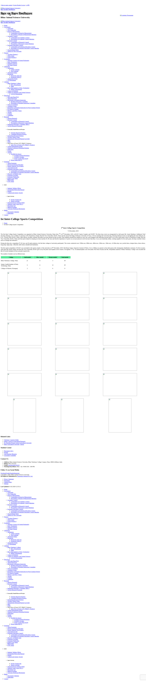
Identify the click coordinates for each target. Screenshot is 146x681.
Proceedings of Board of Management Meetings (23, 34)
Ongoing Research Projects (18, 132)
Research (6, 117)
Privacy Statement (9, 479)
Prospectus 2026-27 (16, 77)
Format (9, 151)
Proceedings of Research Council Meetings (22, 43)
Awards (9, 112)
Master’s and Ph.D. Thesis (14, 110)
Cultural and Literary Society (15, 193)
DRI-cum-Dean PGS (13, 97)
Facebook (3, 473)
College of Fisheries (12, 91)
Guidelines (10, 115)
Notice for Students (12, 104)
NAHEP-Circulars (19, 157)
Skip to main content (6, 5)
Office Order (10, 56)
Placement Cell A (8, 451)
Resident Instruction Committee (19, 101)
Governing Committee (10, 455)
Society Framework (16, 199)
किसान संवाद (10, 180)
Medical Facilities (12, 207)
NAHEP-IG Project (16, 154)
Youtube (12, 473)
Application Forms (12, 79)
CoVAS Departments (16, 94)
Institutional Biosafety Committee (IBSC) (18, 124)
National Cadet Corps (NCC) (15, 204)
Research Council (12, 40)
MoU (8, 140)
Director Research (12, 118)
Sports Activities (15, 201)
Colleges (6, 82)
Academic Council (12, 36)
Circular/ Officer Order (13, 137)
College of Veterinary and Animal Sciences (18, 92)
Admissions (10, 68)
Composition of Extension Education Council (23, 47)
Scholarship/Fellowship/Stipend (15, 189)
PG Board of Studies (13, 109)
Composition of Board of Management (21, 33)
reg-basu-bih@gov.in (13, 465)
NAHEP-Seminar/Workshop (21, 155)
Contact (6, 215)
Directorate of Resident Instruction (16, 100)
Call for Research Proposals (14, 126)
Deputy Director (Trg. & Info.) (15, 166)
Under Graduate (15, 69)
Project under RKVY (16, 160)
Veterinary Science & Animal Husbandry (18, 60)
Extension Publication (13, 177)
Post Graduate (14, 71)
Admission (7, 66)
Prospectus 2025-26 (16, 75)
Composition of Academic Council (20, 37)
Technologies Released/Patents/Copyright (18, 139)
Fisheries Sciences (12, 63)
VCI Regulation (11, 80)
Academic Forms (12, 106)
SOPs (8, 142)
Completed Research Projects (18, 134)
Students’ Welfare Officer (14, 188)
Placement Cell (11, 205)
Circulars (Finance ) (12, 54)
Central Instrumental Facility (15, 146)
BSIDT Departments (16, 89)
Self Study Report (12, 65)
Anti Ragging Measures (10, 454)
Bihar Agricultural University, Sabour (14, 444)
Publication (10, 149)
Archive (9, 152)
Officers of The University (14, 51)
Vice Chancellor (11, 30)
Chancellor (10, 28)
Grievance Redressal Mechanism (16, 209)
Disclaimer (7, 480)
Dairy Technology (12, 62)
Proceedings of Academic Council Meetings (22, 39)
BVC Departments (16, 85)
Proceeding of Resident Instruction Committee (23, 103)
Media (5, 210)
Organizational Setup (13, 50)
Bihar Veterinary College (14, 83)
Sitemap (6, 483)
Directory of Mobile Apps (14, 174)
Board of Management (13, 31)
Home (5, 25)
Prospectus (10, 74)
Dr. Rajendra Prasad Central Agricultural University (18, 443)
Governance (7, 27)
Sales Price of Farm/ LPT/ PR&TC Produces (23, 145)
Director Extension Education (15, 164)
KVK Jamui (10, 181)
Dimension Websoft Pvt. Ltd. (25, 476)
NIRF (12, 86)
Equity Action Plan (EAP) (21, 158)
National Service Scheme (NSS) (16, 202)
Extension (6, 161)
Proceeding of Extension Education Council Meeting (25, 48)
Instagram (16, 473)
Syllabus (9, 114)
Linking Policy (8, 482)
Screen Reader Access (19, 5)
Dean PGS (7, 95)
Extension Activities (12, 175)
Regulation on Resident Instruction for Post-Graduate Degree (23, 107)
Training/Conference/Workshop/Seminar (18, 148)
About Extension (11, 163)
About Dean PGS (12, 98)
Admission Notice (12, 72)
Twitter (8, 473)
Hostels (9, 191)
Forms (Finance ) (12, 57)
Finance (6, 53)
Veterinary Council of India (11, 440)
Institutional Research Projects (15, 136)
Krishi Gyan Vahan (12, 178)
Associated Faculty (12, 167)
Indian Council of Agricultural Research (14, 441)
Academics (7, 59)
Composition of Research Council (20, 42)
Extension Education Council (15, 45)
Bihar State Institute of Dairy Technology (18, 88)
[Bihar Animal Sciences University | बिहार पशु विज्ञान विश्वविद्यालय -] (11, 9)
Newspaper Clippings (13, 212)
